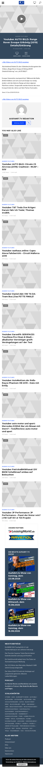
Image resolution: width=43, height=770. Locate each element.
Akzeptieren (22, 765)
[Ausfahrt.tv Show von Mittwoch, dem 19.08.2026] (21, 589)
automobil (18, 699)
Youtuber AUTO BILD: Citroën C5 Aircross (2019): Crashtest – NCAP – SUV (20, 167)
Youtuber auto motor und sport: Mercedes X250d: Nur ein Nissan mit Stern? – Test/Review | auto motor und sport (21, 427)
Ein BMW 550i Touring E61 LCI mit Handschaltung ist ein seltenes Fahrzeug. (19, 648)
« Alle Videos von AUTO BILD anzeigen (15, 62)
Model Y (32, 723)
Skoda (18, 728)
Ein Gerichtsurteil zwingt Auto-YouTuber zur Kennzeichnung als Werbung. (20, 660)
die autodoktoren (30, 706)
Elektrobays (9, 711)
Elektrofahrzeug (21, 711)
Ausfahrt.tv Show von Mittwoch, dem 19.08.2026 (19, 602)
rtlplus (7, 728)
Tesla (7, 731)
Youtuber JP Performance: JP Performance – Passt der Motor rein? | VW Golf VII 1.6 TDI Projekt (21, 515)
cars (6, 706)
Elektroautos (25, 709)
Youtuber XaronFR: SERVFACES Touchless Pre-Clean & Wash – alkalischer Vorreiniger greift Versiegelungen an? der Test (18, 338)
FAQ (6, 745)
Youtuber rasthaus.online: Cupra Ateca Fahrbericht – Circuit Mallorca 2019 (20, 253)
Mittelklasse (9, 723)
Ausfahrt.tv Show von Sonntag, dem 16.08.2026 (19, 628)
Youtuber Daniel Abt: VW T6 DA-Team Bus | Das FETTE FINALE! (19, 295)
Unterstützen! (10, 742)
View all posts (19, 123)
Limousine (20, 721)
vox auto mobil (30, 731)
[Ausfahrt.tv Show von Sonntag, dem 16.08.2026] (21, 616)
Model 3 (18, 723)
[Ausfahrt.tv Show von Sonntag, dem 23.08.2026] (21, 563)
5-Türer (7, 697)
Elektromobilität (11, 714)
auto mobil (9, 699)
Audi (13, 697)
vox (22, 731)
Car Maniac (31, 704)
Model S (25, 723)
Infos (13, 718)
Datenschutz (9, 751)
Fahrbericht (23, 714)
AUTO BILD (33, 697)
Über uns (8, 748)
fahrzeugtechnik (11, 716)
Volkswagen (14, 731)
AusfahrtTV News (22, 697)
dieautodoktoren (16, 706)
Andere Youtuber (21, 36)
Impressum (9, 754)
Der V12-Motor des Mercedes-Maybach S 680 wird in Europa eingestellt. (21, 666)
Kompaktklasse (10, 721)
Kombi (28, 718)
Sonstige (25, 728)
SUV (31, 728)
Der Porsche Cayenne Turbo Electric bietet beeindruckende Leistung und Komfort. (20, 654)
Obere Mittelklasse (12, 726)
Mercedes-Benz (31, 721)
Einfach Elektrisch (11, 709)
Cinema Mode (26, 56)
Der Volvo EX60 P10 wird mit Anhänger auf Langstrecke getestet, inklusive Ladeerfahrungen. (19, 673)
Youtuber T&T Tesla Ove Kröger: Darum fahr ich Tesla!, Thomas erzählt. (19, 210)
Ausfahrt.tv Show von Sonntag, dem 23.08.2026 (19, 576)
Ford (20, 716)
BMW (23, 704)
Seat (13, 728)
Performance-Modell (27, 726)
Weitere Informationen (29, 762)
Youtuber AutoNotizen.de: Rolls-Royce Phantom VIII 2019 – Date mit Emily (20, 383)
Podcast (8, 739)
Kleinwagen (20, 718)
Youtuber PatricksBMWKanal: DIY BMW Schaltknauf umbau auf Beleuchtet (19, 472)
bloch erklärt (15, 704)
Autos (21, 702)
